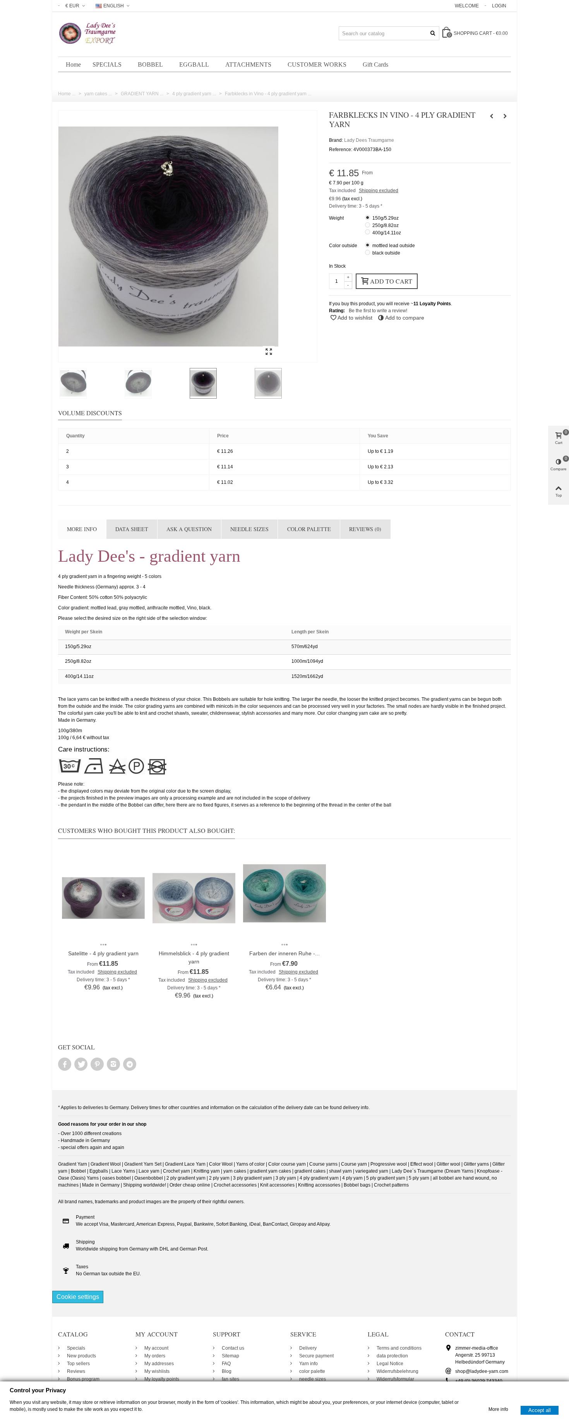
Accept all (539, 1410)
